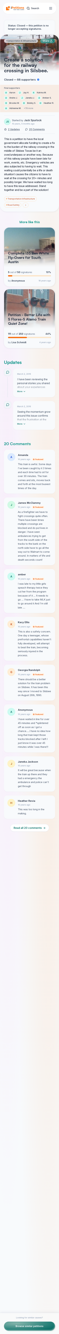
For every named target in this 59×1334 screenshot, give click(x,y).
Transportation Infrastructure (20, 199)
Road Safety (13, 205)
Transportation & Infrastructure (21, 41)
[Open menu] (50, 8)
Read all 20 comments (30, 827)
